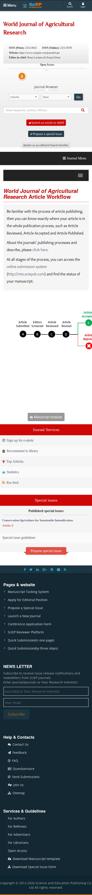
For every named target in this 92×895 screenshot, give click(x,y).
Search (70, 6)
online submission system (27, 266)
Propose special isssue (46, 551)
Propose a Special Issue (25, 608)
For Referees (17, 826)
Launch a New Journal (24, 616)
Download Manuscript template (36, 859)
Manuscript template (47, 417)
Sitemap (18, 793)
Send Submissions (25, 777)
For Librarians (18, 842)
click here (40, 249)
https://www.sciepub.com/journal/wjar (39, 52)
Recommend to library (22, 451)
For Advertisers (19, 834)
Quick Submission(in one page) (31, 640)
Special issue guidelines (19, 537)
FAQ (14, 760)
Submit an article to (47, 123)
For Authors (16, 818)
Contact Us (20, 744)
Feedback (19, 752)
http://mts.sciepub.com (26, 274)
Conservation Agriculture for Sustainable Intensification (37, 520)
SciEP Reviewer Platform (26, 632)
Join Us (18, 785)
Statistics (12, 472)
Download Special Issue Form (33, 867)
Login (83, 6)
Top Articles (14, 461)
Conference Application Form (29, 624)
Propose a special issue (47, 134)
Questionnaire (23, 769)
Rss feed (12, 482)
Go (78, 97)
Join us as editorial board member (47, 145)
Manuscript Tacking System (28, 592)
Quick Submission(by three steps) (33, 648)
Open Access (17, 851)
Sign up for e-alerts (19, 440)
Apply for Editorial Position (28, 600)
